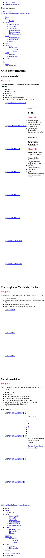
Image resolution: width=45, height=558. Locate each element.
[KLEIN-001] (10, 310)
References (13, 47)
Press (15, 51)
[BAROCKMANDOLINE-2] (15, 413)
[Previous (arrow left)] (29, 108)
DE (4, 11)
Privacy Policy (33, 448)
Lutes (7, 36)
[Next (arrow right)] (31, 108)
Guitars (7, 23)
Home (7, 17)
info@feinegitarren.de (12, 4)
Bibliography (13, 56)
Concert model (14, 24)
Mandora (12, 41)
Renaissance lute (14, 38)
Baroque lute (13, 39)
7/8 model (12, 26)
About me (8, 45)
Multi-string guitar (15, 34)
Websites (12, 54)
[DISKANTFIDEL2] (12, 172)
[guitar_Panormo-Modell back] (15, 103)
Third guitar (13, 28)
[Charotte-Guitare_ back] (13, 241)
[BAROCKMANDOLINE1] (15, 482)
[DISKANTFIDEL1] (12, 149)
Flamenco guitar (14, 30)
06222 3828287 (10, 2)
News (7, 19)
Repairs (7, 43)
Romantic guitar (14, 32)
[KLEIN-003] (10, 356)
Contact (7, 58)
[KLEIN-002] (10, 333)
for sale (11, 21)
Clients (15, 49)
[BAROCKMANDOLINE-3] (15, 436)
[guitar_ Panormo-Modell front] (15, 126)
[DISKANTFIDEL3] (12, 195)
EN (10, 11)
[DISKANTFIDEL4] (12, 218)
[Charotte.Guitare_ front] (13, 264)
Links (7, 53)
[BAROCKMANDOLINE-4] (15, 459)
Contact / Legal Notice (35, 446)
